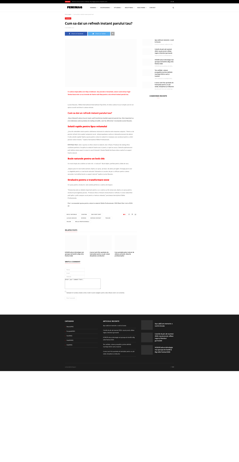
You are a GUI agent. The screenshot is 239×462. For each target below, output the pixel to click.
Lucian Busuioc (72, 218)
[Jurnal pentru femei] (74, 8)
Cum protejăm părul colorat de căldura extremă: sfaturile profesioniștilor (124, 254)
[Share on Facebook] (55, 97)
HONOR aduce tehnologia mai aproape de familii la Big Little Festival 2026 (74, 254)
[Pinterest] (55, 102)
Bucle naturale (72, 214)
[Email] (55, 107)
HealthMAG (141, 7)
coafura (84, 214)
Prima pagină (68, 14)
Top (173, 367)
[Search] (172, 7)
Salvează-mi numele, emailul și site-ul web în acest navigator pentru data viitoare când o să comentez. (95, 293)
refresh (83, 218)
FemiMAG (93, 7)
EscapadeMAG (105, 7)
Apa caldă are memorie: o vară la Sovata (114, 325)
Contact (152, 7)
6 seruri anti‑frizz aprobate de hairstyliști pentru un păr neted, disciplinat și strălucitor (100, 254)
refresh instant (95, 218)
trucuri (108, 218)
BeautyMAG (129, 7)
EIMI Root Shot (96, 214)
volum (69, 221)
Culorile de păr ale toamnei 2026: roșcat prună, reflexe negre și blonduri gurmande (163, 51)
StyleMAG (117, 7)
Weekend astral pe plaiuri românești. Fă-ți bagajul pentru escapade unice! (89, 1)
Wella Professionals (82, 221)
